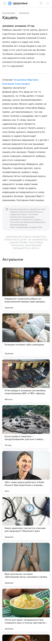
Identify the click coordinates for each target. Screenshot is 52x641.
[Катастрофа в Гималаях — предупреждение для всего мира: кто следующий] (26, 426)
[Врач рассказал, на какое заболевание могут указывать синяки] (26, 564)
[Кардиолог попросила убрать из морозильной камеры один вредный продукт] (26, 289)
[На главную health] (20, 3)
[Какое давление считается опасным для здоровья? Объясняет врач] (26, 518)
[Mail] (10, 3)
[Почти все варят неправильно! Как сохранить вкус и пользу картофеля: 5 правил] (26, 610)
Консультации (8, 13)
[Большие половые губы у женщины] (26, 334)
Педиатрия (24, 13)
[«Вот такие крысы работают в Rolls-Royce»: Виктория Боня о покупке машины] (26, 472)
